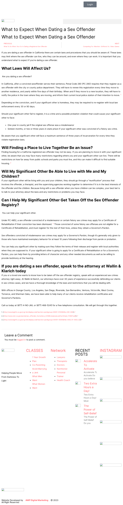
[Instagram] (95, 11)
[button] (92, 21)
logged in (21, 339)
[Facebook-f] (87, 11)
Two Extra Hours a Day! (90, 387)
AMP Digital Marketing (37, 500)
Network (58, 350)
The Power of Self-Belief (90, 409)
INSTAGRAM (111, 350)
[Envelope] (103, 11)
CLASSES (34, 350)
